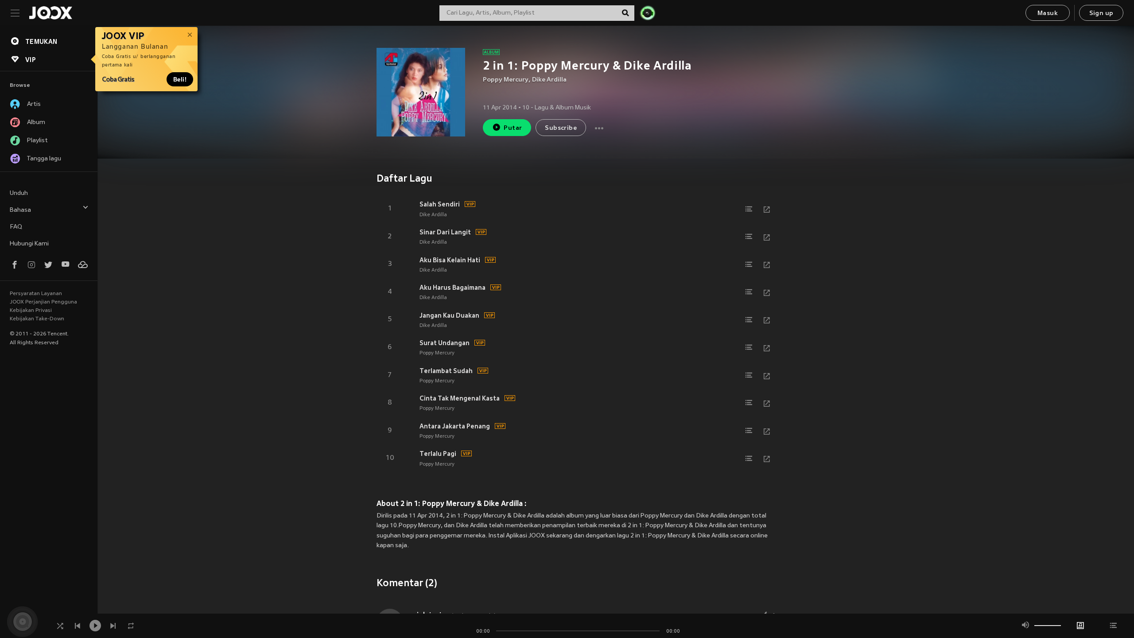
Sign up (1101, 13)
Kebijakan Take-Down (37, 319)
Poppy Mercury (505, 80)
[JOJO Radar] (647, 13)
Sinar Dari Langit (445, 232)
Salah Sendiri (439, 204)
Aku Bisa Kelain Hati (449, 260)
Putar (513, 128)
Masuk (1047, 13)
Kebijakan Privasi (31, 310)
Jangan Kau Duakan (449, 315)
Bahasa (20, 210)
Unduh (19, 193)
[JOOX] (50, 12)
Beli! (179, 79)
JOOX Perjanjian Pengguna (43, 302)
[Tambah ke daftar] (749, 209)
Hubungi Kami (29, 244)
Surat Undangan (444, 342)
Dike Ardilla (549, 80)
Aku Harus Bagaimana (452, 287)
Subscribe (561, 128)
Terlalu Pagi (437, 453)
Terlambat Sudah (446, 370)
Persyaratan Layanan (36, 294)
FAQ (16, 227)
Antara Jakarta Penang (454, 426)
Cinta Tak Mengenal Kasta (459, 398)
